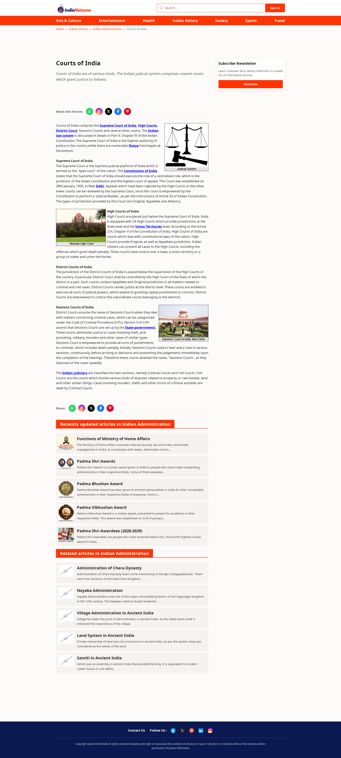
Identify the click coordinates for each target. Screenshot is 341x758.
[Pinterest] (191, 730)
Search (275, 8)
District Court (66, 130)
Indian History (185, 21)
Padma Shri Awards (96, 461)
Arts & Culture (68, 21)
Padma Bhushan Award (100, 483)
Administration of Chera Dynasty (109, 568)
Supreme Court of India (118, 125)
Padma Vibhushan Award (101, 507)
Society (221, 21)
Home (60, 29)
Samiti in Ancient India (99, 658)
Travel (279, 21)
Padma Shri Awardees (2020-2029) (109, 530)
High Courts (147, 125)
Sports (251, 21)
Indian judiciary (74, 373)
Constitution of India (140, 171)
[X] (182, 730)
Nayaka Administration (100, 590)
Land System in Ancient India (105, 635)
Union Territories (148, 226)
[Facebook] (173, 730)
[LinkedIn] (201, 730)
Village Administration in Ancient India (115, 613)
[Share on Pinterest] (127, 111)
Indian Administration (107, 29)
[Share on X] (108, 111)
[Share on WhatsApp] (89, 111)
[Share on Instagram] (99, 111)
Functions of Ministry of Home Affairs (113, 438)
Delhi (100, 186)
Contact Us (136, 730)
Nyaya (134, 145)
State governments (140, 327)
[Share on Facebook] (118, 111)
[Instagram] (210, 730)
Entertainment (112, 21)
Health (149, 21)
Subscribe (251, 84)
